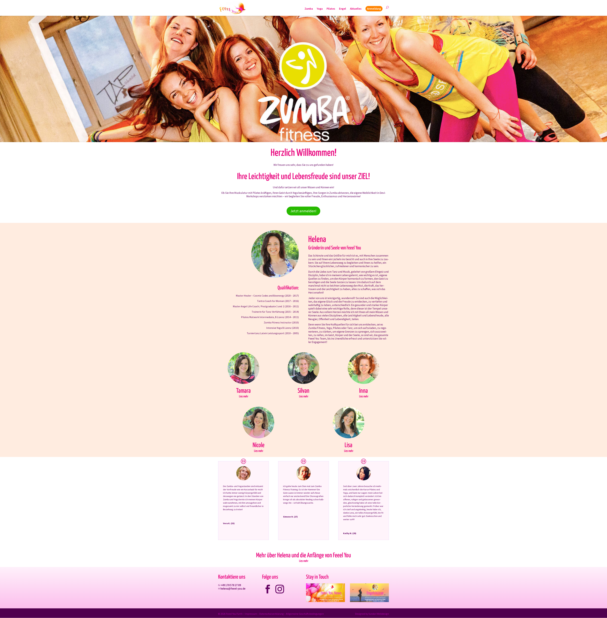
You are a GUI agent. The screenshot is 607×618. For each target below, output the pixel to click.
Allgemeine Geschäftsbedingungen (305, 613)
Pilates (331, 9)
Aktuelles (356, 9)
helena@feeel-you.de (233, 588)
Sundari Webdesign (378, 613)
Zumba (309, 9)
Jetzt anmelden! (303, 210)
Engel (342, 9)
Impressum (251, 613)
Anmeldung (374, 8)
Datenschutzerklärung (271, 613)
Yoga (320, 9)
